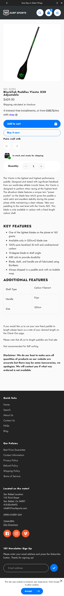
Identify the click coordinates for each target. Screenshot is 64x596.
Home (6, 404)
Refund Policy (10, 465)
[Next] (57, 3)
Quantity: (13, 166)
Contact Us (9, 420)
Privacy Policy (10, 460)
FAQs (6, 426)
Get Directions (10, 524)
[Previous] (7, 3)
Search (7, 410)
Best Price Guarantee (14, 450)
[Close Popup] (61, 581)
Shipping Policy (11, 471)
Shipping (8, 104)
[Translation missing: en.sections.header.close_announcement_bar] (61, 3)
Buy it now (13, 132)
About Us (8, 415)
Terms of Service (11, 476)
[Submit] (54, 568)
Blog (5, 431)
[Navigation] (57, 12)
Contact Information (13, 455)
